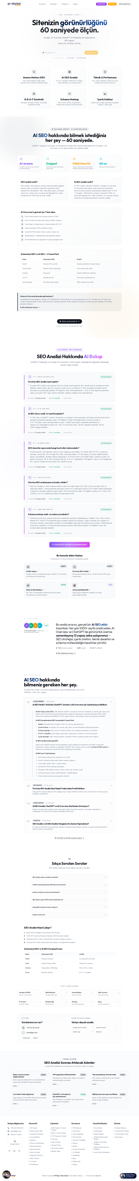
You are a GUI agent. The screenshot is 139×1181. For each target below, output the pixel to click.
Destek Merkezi (120, 1128)
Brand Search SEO (36, 1131)
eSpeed (98, 1176)
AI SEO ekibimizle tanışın (29, 307)
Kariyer (75, 1143)
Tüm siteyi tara (59, 58)
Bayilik (75, 1146)
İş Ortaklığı (76, 1152)
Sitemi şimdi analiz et (69, 321)
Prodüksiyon (34, 1164)
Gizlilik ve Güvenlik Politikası (100, 1143)
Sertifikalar (76, 1155)
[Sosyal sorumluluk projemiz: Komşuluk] (101, 4)
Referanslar (76, 1161)
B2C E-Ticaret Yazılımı (58, 1133)
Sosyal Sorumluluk (79, 1149)
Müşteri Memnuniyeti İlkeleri (101, 1138)
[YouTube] (9, 1151)
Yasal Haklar (98, 1128)
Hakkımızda (26, 1038)
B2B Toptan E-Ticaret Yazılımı (58, 1129)
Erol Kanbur (76, 1131)
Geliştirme (65, 4)
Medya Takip (55, 1151)
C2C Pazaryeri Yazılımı (58, 1136)
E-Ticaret (33, 1161)
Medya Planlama (35, 1146)
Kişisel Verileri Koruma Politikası (101, 1148)
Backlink (33, 1140)
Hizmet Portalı (56, 1145)
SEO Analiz (112, 4)
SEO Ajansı (33, 1128)
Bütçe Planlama (35, 1149)
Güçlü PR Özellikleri (79, 1140)
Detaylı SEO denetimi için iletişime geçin (71, 545)
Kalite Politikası (99, 1134)
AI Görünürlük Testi (124, 4)
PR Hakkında (77, 1128)
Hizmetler (53, 4)
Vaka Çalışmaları (78, 1134)
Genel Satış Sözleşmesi (102, 1152)
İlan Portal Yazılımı (57, 1148)
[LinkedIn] (14, 1151)
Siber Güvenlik (35, 1152)
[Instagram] (19, 1151)
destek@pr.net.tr (30, 1032)
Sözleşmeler (98, 1131)
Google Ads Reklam (36, 1134)
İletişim (75, 4)
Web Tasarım (34, 1158)
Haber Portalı (55, 1142)
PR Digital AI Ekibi (40, 398)
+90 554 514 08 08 (31, 1028)
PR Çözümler (77, 1137)
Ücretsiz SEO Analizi (122, 1131)
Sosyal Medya (35, 1137)
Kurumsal (42, 4)
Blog (74, 1158)
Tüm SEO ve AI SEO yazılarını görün (69, 838)
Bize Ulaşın (119, 1137)
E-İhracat (54, 1139)
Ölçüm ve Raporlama (37, 1143)
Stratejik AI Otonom (36, 1155)
